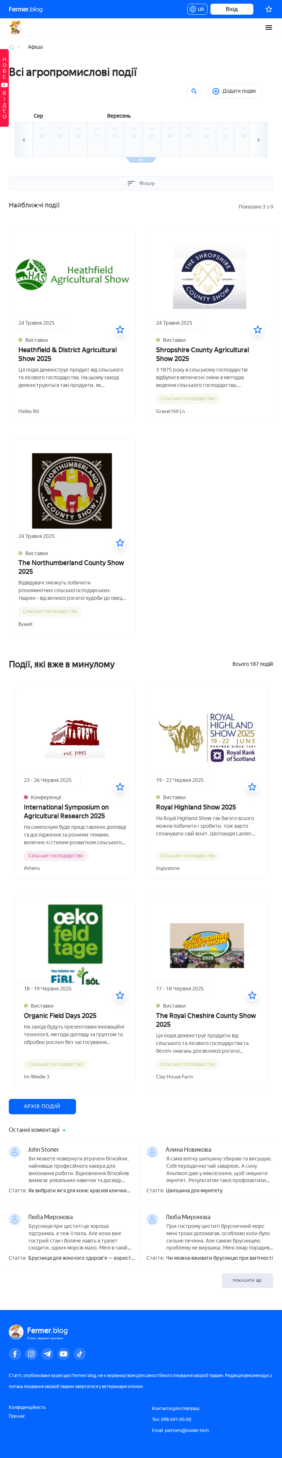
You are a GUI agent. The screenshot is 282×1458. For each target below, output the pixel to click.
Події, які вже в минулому (62, 664)
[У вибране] (120, 329)
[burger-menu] (268, 27)
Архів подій (42, 1106)
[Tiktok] (79, 1354)
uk (199, 10)
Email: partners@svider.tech (180, 1430)
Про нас (17, 1416)
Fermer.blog (16, 27)
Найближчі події (34, 205)
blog (26, 9)
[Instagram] (31, 1354)
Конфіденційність (27, 1407)
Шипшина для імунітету (194, 1191)
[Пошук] (194, 91)
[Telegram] (47, 1354)
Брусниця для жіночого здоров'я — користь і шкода (81, 1258)
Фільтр (147, 183)
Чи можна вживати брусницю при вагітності (219, 1258)
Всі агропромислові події (73, 72)
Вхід (232, 9)
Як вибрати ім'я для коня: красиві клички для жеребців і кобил (77, 1191)
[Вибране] (268, 9)
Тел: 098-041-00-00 (171, 1419)
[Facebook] (15, 1354)
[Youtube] (63, 1354)
